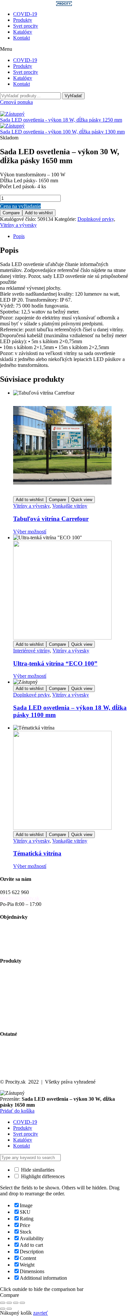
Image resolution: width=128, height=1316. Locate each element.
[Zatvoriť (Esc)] (22, 1303)
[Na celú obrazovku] (9, 1303)
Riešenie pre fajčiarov (22, 1003)
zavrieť (40, 1313)
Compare (11, 212)
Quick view (81, 499)
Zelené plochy (15, 991)
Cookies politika (17, 1070)
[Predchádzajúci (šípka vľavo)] (2, 1309)
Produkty (22, 20)
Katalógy (22, 32)
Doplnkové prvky (95, 219)
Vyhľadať (73, 95)
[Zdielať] (15, 1303)
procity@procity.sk (19, 898)
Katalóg (8, 1053)
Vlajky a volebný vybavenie (29, 1021)
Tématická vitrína (37, 853)
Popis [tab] (19, 236)
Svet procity (25, 26)
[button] (64, 49)
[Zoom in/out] (2, 1303)
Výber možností (29, 531)
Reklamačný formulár (22, 947)
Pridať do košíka (17, 1111)
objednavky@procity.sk (24, 930)
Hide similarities (37, 1170)
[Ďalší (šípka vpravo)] (9, 1309)
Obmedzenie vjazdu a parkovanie (34, 1009)
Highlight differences (42, 1176)
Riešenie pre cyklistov (23, 985)
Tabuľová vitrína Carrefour (51, 518)
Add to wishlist (39, 212)
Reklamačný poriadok (23, 941)
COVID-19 (25, 14)
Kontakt (21, 38)
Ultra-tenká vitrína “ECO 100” (55, 663)
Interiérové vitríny (31, 650)
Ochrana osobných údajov (27, 1064)
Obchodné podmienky (23, 936)
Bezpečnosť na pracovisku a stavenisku (41, 1015)
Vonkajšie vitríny (69, 506)
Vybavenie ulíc (15, 973)
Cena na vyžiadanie (20, 206)
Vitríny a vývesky (18, 225)
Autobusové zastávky (22, 979)
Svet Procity (12, 1047)
